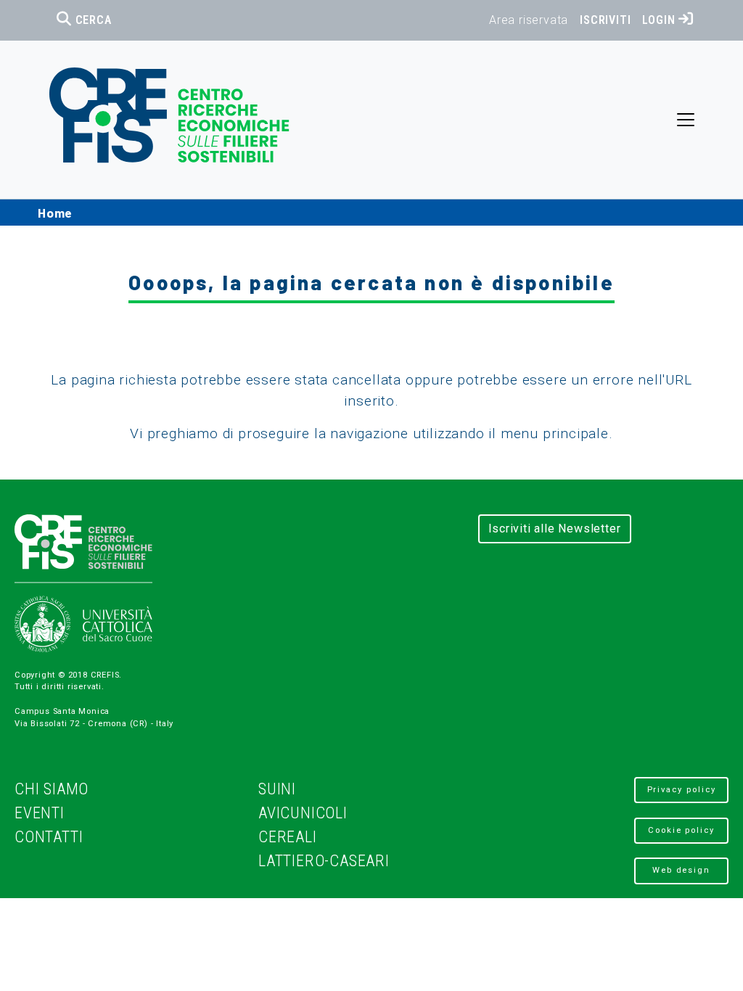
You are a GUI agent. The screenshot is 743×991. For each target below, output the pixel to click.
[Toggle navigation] (685, 119)
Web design (681, 870)
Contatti (49, 837)
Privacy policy (681, 789)
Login (660, 20)
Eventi (40, 813)
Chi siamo (52, 789)
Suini (277, 789)
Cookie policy (681, 830)
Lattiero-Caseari (324, 861)
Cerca (92, 20)
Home (55, 213)
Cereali (287, 837)
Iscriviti (605, 20)
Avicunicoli (303, 813)
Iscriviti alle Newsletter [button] (554, 528)
